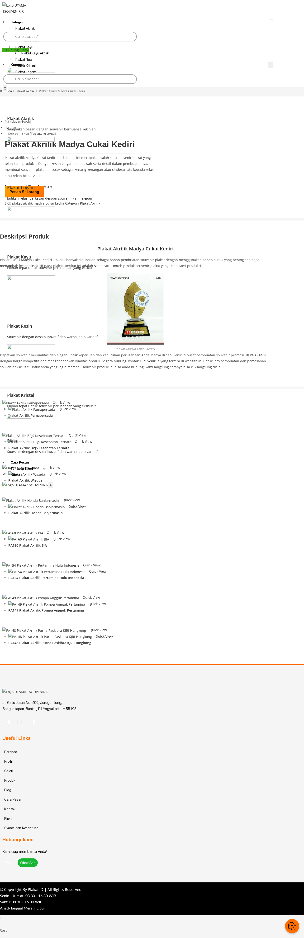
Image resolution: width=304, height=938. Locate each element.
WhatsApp (27, 863)
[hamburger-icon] (271, 19)
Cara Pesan (20, 462)
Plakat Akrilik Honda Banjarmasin (35, 513)
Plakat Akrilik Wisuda (25, 480)
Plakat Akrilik (25, 28)
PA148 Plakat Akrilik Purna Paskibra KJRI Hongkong (49, 643)
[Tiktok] (8, 722)
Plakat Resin (24, 60)
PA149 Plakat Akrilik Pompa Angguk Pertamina (46, 610)
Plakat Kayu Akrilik (35, 53)
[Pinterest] (21, 722)
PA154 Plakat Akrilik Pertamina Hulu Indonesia (46, 577)
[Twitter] (34, 722)
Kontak (16, 475)
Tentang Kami (22, 468)
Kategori (17, 22)
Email (9, 863)
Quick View (71, 500)
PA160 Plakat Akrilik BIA (27, 545)
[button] (15, 50)
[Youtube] (17, 722)
